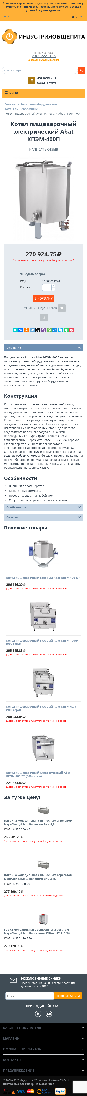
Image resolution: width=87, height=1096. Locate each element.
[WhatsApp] (49, 330)
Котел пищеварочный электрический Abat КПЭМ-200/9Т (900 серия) (38, 774)
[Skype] (60, 330)
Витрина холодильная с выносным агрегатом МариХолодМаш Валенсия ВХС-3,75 (38, 877)
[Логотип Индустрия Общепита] (43, 36)
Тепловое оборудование (39, 104)
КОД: (23, 281)
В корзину (44, 298)
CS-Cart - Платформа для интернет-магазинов (36, 1082)
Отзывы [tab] (12, 517)
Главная (10, 104)
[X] (37, 330)
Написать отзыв (43, 149)
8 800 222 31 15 (44, 56)
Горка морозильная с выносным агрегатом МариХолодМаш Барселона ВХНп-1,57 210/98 (37, 931)
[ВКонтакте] (20, 330)
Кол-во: (25, 287)
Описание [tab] (13, 348)
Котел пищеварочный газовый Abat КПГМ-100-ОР (43, 578)
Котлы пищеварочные (21, 109)
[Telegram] (32, 330)
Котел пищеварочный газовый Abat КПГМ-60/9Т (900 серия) (42, 708)
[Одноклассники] (26, 330)
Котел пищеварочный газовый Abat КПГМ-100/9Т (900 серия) (43, 642)
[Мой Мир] (54, 330)
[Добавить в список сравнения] (44, 317)
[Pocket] (71, 330)
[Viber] (43, 330)
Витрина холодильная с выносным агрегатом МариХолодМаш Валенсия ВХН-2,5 (38, 822)
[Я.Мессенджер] (15, 330)
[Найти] (81, 70)
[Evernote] (66, 330)
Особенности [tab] (16, 507)
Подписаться (68, 996)
